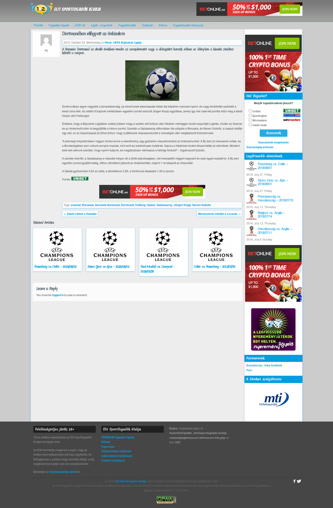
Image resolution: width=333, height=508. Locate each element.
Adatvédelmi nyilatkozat (116, 456)
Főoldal (38, 25)
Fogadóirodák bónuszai (188, 25)
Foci (249, 370)
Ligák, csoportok (102, 25)
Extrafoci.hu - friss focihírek (264, 365)
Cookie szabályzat (113, 460)
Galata (151, 205)
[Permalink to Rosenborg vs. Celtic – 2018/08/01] (57, 262)
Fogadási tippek (58, 25)
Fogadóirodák (127, 25)
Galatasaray (164, 205)
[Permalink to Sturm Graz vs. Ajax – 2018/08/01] (110, 262)
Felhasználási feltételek (116, 451)
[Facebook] (293, 481)
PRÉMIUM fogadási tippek (118, 437)
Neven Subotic (201, 205)
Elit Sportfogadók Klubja (66, 10)
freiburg (140, 205)
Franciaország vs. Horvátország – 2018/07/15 (275, 198)
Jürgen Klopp (182, 205)
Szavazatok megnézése (273, 142)
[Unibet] (79, 179)
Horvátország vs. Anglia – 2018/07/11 (275, 230)
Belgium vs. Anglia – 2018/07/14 (271, 214)
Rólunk (105, 442)
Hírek (108, 42)
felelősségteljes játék (62, 472)
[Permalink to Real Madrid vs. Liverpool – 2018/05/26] (163, 262)
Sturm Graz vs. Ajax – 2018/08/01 (108, 266)
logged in (58, 295)
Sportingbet (259, 116)
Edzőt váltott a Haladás (80, 214)
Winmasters (259, 120)
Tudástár (147, 25)
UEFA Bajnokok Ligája (127, 42)
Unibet (256, 111)
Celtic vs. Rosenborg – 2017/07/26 (214, 266)
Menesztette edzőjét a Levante (219, 214)
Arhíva (163, 25)
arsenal (76, 205)
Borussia (88, 205)
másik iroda (259, 125)
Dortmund (127, 205)
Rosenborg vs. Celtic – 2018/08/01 (55, 266)
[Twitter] (299, 481)
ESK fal (80, 25)
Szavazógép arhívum (259, 147)
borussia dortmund (107, 205)
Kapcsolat (107, 446)
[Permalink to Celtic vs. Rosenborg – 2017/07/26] (216, 262)
